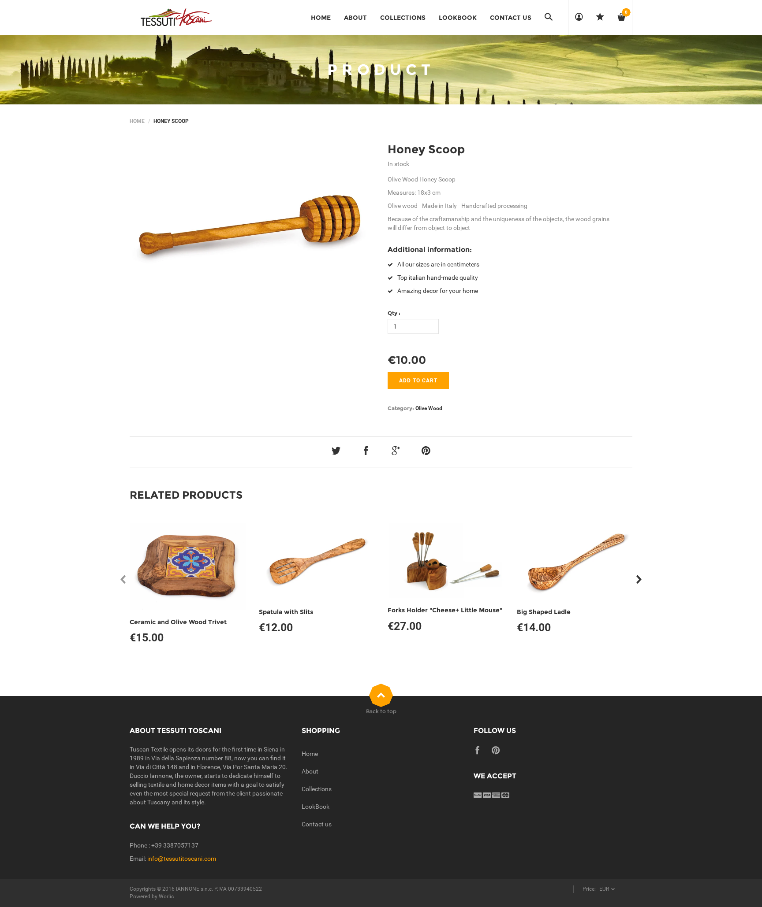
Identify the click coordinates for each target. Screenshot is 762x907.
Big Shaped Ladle (544, 612)
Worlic (166, 896)
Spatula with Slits (286, 612)
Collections (317, 788)
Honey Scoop (426, 149)
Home (137, 121)
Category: (401, 408)
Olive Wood (428, 408)
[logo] (176, 17)
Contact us (317, 824)
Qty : (394, 313)
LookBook (315, 806)
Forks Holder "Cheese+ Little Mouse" (445, 610)
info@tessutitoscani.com (181, 858)
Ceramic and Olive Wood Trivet (178, 622)
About (310, 771)
